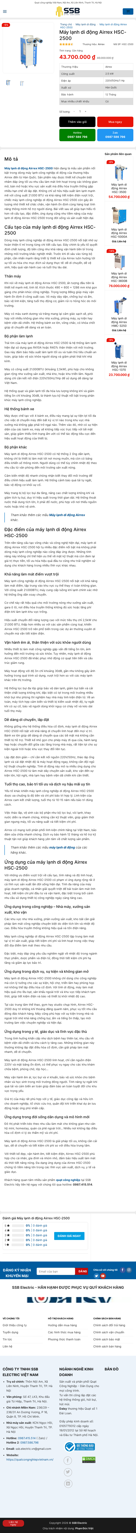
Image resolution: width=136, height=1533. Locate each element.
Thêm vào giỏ (77, 122)
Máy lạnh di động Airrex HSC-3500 (119, 188)
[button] (5, 11)
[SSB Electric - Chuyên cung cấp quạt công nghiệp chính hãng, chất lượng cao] (68, 11)
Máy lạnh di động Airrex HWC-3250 (119, 322)
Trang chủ (66, 24)
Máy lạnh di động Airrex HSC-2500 (28, 168)
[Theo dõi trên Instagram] (129, 1270)
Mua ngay (115, 122)
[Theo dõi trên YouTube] (103, 1276)
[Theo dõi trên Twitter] (97, 1276)
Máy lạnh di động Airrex (67, 515)
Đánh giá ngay (69, 1236)
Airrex (101, 44)
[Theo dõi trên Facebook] (123, 1270)
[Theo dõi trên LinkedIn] (68, 1484)
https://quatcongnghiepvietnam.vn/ (29, 1459)
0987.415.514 (27, 1438)
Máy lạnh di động (86, 24)
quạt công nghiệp (68, 1180)
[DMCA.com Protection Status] (89, 1459)
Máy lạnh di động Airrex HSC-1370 (119, 366)
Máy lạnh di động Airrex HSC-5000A (119, 233)
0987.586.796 (29, 1442)
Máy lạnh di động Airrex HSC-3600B (119, 277)
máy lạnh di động (62, 847)
